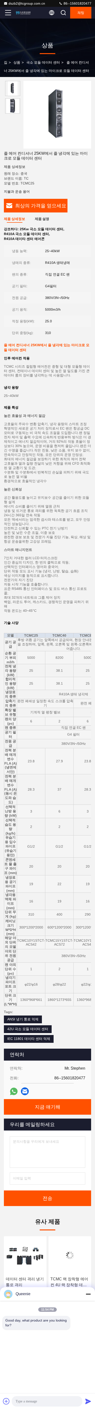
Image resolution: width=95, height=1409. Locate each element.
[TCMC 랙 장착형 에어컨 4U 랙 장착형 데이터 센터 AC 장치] (69, 1255)
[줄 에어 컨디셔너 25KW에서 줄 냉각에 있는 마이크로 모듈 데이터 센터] (57, 115)
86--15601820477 (77, 3)
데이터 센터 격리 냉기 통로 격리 (25, 1282)
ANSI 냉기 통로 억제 (22, 1019)
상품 (16, 62)
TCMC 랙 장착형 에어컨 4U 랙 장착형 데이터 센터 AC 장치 (69, 1282)
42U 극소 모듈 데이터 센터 (27, 1029)
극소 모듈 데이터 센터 (43, 62)
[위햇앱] (14, 1091)
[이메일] (25, 1091)
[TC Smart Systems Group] (24, 13)
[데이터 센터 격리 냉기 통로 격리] (25, 1255)
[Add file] (6, 1401)
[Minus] (88, 1294)
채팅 (80, 13)
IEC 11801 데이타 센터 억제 (28, 1039)
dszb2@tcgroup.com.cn (27, 3)
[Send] (88, 1401)
